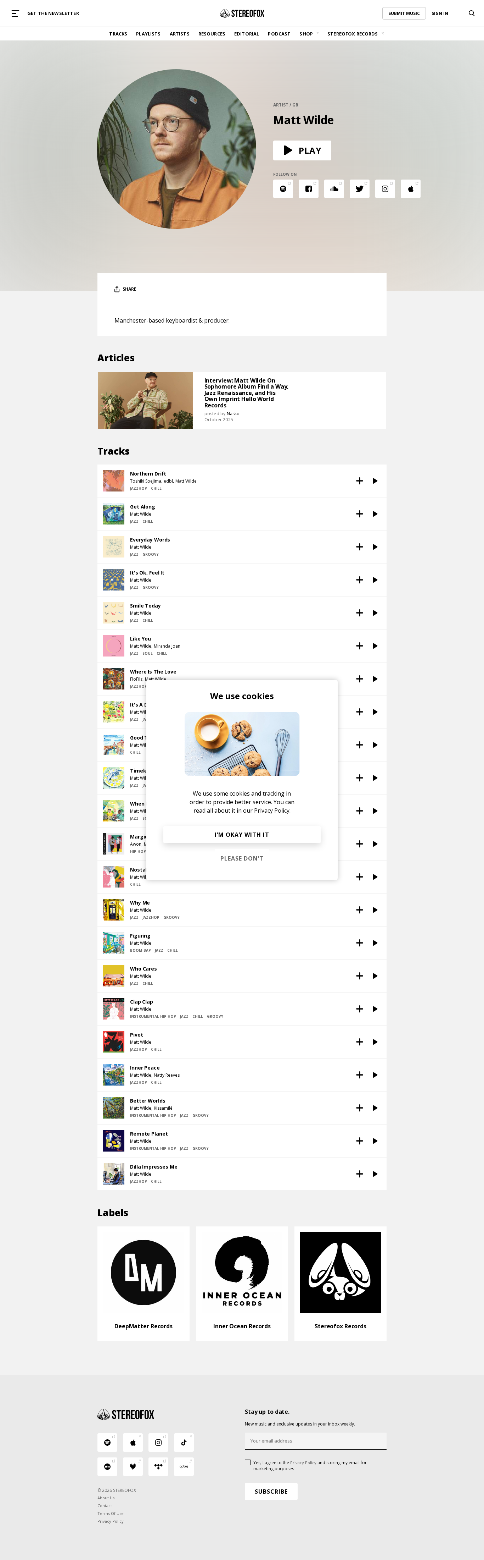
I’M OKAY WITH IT (242, 835)
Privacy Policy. (272, 810)
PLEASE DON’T (242, 858)
